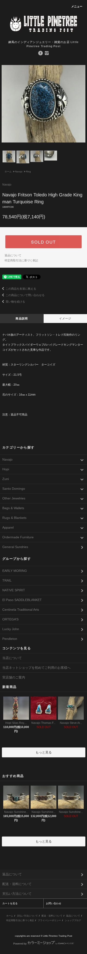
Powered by (20, 943)
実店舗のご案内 (13, 677)
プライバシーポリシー (49, 920)
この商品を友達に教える (21, 288)
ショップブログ (73, 920)
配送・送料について (52, 915)
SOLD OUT (43, 242)
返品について (13, 255)
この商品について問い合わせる (25, 295)
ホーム (8, 171)
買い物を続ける (15, 301)
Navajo (19, 171)
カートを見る (10, 903)
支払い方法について (27, 915)
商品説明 (22, 318)
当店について (12, 658)
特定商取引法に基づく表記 (21, 260)
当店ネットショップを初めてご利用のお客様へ (36, 667)
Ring (28, 171)
